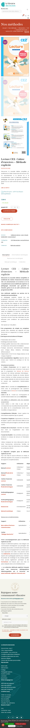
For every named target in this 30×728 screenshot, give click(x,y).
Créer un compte (6, 695)
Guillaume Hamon (15, 235)
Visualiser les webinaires (8, 703)
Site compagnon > (7, 230)
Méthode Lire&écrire (7, 689)
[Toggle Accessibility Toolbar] (3, 725)
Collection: (4, 245)
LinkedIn (21, 717)
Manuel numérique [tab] (11, 262)
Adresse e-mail (6, 619)
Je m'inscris (15, 635)
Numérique (4, 678)
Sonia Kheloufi (12, 237)
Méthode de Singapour (7, 683)
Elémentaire (16, 240)
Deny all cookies (21, 724)
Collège (3, 670)
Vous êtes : (5, 613)
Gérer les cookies (6, 712)
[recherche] (27, 9)
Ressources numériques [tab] (15, 258)
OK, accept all (9, 724)
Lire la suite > (5, 187)
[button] (26, 39)
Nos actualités (5, 699)
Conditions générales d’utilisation (10, 654)
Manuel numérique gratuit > (10, 224)
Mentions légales (6, 658)
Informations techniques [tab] (20, 255)
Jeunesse (3, 676)
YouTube (17, 717)
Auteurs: (3, 235)
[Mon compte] (25, 15)
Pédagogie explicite (6, 672)
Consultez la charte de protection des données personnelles (15, 630)
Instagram (13, 717)
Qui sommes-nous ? (6, 648)
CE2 (12, 240)
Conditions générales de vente (10, 656)
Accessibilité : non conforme (9, 652)
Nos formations (5, 701)
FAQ (2, 708)
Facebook (8, 717)
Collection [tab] (22, 262)
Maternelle (4, 666)
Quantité (4, 207)
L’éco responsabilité (7, 650)
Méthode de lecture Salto (8, 687)
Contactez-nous (6, 710)
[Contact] (28, 15)
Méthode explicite (15, 245)
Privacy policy (19, 726)
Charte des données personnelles (10, 660)
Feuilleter (7, 219)
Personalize (12, 726)
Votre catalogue (5, 697)
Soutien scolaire (5, 674)
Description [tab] (6, 255)
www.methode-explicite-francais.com (13, 573)
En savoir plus (5, 630)
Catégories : (4, 240)
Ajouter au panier (9, 211)
